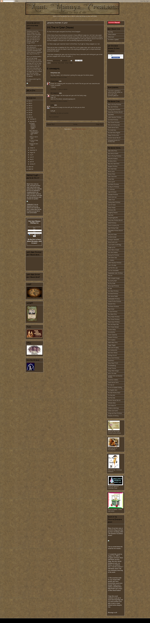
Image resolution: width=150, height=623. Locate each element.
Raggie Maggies (112, 345)
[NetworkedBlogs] (115, 55)
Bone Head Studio (112, 169)
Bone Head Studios (115, 590)
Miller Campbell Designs (114, 278)
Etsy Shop (110, 32)
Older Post (99, 124)
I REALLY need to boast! (33, 137)
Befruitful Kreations (113, 159)
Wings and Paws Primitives (115, 413)
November (32, 121)
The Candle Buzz (112, 130)
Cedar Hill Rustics (112, 192)
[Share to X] (78, 60)
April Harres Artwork (113, 153)
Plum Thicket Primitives (114, 122)
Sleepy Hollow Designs (113, 371)
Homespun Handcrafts (113, 240)
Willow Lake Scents (113, 411)
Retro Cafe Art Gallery (113, 348)
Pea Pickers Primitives (113, 306)
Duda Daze (110, 215)
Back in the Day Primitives (114, 104)
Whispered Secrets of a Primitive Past (114, 141)
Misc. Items (61, 63)
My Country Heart (112, 281)
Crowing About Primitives (114, 109)
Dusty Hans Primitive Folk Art (115, 112)
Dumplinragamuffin (113, 218)
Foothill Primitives (112, 223)
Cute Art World (111, 205)
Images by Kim (111, 247)
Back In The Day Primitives (114, 156)
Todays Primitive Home (113, 135)
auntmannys (57, 61)
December (32, 119)
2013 (29, 110)
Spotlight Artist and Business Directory (115, 376)
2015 (29, 106)
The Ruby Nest (111, 395)
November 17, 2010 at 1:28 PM (59, 89)
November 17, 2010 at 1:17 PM (59, 78)
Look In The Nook (112, 265)
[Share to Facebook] (80, 60)
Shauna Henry (54, 81)
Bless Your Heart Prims (113, 164)
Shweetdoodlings (112, 366)
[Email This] (75, 60)
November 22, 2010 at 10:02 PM (59, 113)
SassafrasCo (111, 360)
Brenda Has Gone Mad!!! (33, 144)
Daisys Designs (112, 207)
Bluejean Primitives (112, 166)
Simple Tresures (112, 368)
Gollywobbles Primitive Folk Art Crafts (115, 231)
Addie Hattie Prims (112, 151)
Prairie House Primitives (114, 322)
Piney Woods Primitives (114, 317)
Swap (70, 63)
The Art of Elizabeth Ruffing (115, 387)
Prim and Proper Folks (113, 324)
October (32, 148)
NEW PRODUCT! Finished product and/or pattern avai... (34, 133)
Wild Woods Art (112, 405)
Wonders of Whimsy (113, 416)
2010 (29, 117)
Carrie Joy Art (111, 182)
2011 (29, 115)
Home (75, 124)
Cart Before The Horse (113, 184)
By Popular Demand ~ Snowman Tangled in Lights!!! (32, 126)
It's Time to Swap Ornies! (33, 141)
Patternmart (111, 37)
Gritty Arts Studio (112, 234)
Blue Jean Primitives (113, 107)
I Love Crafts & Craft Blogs (114, 245)
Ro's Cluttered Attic (112, 350)
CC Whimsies (111, 189)
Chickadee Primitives (113, 195)
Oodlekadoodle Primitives (114, 299)
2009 (29, 167)
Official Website (112, 34)
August (32, 152)
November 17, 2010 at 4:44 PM (59, 101)
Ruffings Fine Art (112, 355)
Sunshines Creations (113, 380)
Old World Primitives (113, 120)
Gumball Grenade (112, 237)
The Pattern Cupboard (113, 40)
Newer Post (51, 124)
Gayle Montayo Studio (113, 228)
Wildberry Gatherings (113, 408)
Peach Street (111, 309)
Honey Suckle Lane (112, 242)
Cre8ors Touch (111, 200)
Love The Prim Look (113, 268)
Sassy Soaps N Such (113, 363)
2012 (29, 112)
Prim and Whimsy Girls (114, 125)
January (32, 164)
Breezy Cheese (111, 174)
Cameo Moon (111, 179)
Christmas (54, 63)
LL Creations (111, 260)
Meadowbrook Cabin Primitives (115, 273)
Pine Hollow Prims (112, 314)
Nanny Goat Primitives (113, 286)
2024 (29, 101)
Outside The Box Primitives (114, 301)
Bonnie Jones (111, 171)
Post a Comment (54, 117)
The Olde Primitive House (114, 393)
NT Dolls (110, 288)
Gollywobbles (111, 115)
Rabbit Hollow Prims (113, 342)
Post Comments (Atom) (79, 129)
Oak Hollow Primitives (113, 291)
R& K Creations (111, 340)
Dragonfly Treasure (113, 213)
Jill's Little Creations (113, 252)
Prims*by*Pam (111, 332)
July (31, 155)
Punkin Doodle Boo (112, 335)
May (31, 159)
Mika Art (110, 276)
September (33, 150)
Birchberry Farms (112, 161)
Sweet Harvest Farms (113, 127)
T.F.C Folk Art (111, 385)
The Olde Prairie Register (114, 133)
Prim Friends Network (113, 327)
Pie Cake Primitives (112, 312)
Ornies (67, 63)
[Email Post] (71, 61)
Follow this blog (116, 57)
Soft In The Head (112, 373)
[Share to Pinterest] (81, 60)
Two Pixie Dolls (111, 398)
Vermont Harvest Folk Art (114, 138)
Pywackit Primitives (113, 337)
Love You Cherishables (113, 270)
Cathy (52, 105)
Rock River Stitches (112, 353)
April (31, 162)
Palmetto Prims (111, 304)
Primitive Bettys (112, 330)
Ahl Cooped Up (55, 93)
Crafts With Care (112, 197)
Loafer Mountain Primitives (114, 117)
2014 (29, 108)
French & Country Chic (113, 225)
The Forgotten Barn (112, 390)
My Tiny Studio (111, 283)
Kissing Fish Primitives (113, 255)
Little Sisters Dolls (112, 258)
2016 (29, 103)
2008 (29, 169)
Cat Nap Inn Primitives (113, 187)
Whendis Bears (112, 403)
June (31, 157)
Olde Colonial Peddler (113, 296)
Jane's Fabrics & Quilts (113, 250)
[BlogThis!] (77, 60)
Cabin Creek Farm (112, 177)
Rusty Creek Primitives (113, 358)
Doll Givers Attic (112, 210)
